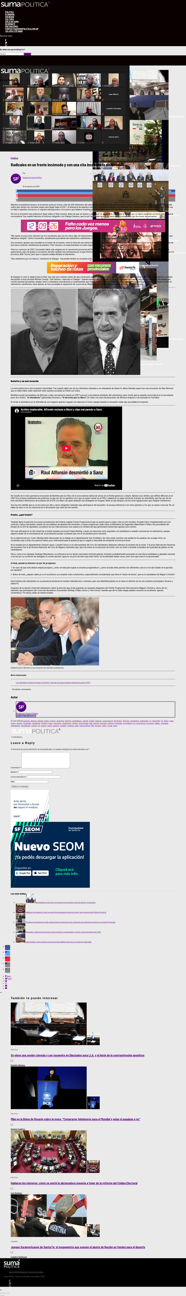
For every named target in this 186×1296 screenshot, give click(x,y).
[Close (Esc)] (1, 1293)
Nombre (14, 772)
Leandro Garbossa (19, 1257)
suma (77, 725)
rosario (43, 725)
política (110, 723)
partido (96, 723)
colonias (98, 721)
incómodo (27, 723)
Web (12, 781)
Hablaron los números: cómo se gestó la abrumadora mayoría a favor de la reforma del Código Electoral (66, 912)
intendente (36, 723)
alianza (40, 721)
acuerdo (26, 721)
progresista (141, 723)
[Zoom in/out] (8, 1293)
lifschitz (44, 723)
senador (63, 725)
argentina (60, 721)
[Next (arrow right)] (3, 1295)
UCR (92, 725)
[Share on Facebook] (95, 947)
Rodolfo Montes (18, 1065)
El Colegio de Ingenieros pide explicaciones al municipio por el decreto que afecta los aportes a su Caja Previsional (70, 922)
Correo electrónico (19, 776)
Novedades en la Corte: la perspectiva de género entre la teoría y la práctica (65, 902)
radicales (164, 723)
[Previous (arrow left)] (1, 1295)
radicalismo (15, 725)
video (104, 725)
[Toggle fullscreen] (6, 1293)
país (90, 723)
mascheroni (66, 723)
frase (171, 721)
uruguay (98, 725)
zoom (115, 725)
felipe (166, 721)
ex (150, 721)
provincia (150, 723)
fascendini (156, 721)
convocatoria (107, 721)
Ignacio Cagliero (18, 1129)
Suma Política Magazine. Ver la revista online (26, 1272)
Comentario (16, 767)
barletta (68, 721)
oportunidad (83, 723)
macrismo (57, 723)
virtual (109, 725)
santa (49, 725)
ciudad (91, 721)
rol (39, 725)
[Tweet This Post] (95, 953)
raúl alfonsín (25, 725)
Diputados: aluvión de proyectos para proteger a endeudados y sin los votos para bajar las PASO (63, 932)
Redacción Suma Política (32, 177)
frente (13, 723)
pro (134, 723)
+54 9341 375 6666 (14, 31)
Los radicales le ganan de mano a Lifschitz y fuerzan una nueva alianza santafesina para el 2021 (53, 682)
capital (85, 721)
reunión (34, 725)
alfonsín (34, 721)
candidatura (77, 721)
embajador (144, 721)
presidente (127, 723)
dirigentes (118, 721)
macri (50, 723)
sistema (70, 725)
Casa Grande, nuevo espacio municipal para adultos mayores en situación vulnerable (58, 942)
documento (134, 721)
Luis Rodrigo (16, 1193)
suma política (85, 725)
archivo (53, 721)
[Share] (3, 1293)
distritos (126, 721)
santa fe (56, 725)
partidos (103, 723)
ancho (46, 721)
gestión (19, 723)
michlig (75, 723)
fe (162, 721)
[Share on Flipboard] (95, 958)
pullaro (157, 723)
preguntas (118, 723)
